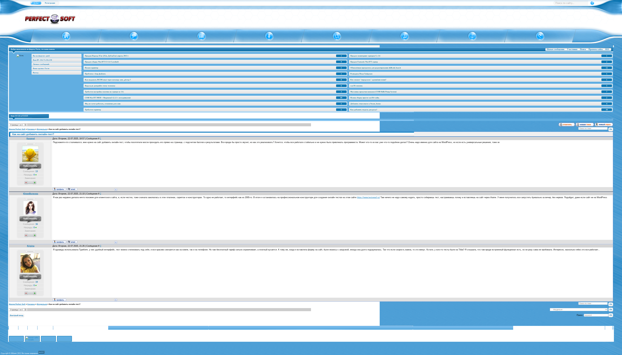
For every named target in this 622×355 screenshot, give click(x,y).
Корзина (31, 129)
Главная (13, 328)
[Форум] (132, 36)
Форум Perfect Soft (17, 129)
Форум (23, 328)
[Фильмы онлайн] (335, 36)
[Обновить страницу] (538, 36)
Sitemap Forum (45, 328)
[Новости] (199, 36)
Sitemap (32, 328)
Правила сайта (595, 49)
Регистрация (50, 3)
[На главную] (64, 36)
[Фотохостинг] (402, 36)
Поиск (583, 49)
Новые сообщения (555, 49)
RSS (607, 49)
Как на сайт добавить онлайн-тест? (65, 129)
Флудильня (42, 129)
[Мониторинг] (470, 36)
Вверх (609, 328)
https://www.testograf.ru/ (368, 197)
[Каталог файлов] (267, 36)
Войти (36, 3)
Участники (572, 49)
